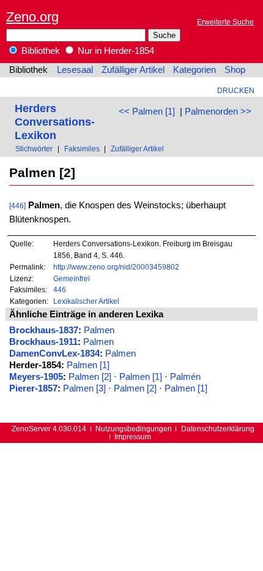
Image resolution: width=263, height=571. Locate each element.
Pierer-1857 (33, 388)
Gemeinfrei (71, 278)
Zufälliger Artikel (133, 70)
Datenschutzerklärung (217, 429)
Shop (234, 70)
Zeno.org (32, 17)
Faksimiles (82, 149)
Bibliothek (39, 51)
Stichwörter (34, 149)
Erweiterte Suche (225, 22)
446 (59, 289)
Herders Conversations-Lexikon (55, 122)
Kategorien (194, 70)
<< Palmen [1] (147, 111)
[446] (17, 206)
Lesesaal (75, 70)
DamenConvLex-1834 (54, 353)
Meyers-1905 (36, 377)
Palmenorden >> (218, 111)
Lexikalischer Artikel (86, 301)
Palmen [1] (88, 365)
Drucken (235, 90)
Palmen (99, 330)
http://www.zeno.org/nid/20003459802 (116, 267)
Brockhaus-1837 (43, 330)
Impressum (132, 437)
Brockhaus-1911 (43, 342)
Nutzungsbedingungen (133, 429)
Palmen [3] (84, 388)
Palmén (185, 377)
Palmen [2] (90, 377)
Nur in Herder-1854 (114, 51)
